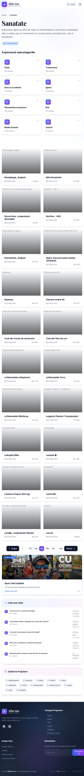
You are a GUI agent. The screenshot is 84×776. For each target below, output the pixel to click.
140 (47, 548)
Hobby (49, 726)
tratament (12, 685)
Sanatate (50, 730)
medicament (38, 685)
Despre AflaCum (7, 747)
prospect (28, 680)
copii (10, 690)
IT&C (49, 723)
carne (24, 685)
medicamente (13, 680)
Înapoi (14, 548)
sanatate (22, 690)
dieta (64, 680)
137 (30, 548)
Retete (49, 719)
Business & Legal (53, 733)
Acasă (4, 15)
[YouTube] (9, 726)
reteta (41, 680)
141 (53, 548)
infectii (52, 680)
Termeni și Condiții (8, 758)
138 (36, 548)
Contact (4, 750)
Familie (49, 716)
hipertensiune (54, 685)
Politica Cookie (7, 754)
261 (60, 548)
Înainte (69, 548)
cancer (69, 685)
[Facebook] (4, 726)
